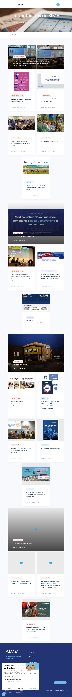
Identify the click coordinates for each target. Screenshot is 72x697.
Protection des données (60, 690)
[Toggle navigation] (9, 4)
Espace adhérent (60, 683)
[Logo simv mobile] (21, 4)
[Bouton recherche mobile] (54, 4)
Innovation (30, 182)
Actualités (32, 656)
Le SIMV (31, 652)
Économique (45, 444)
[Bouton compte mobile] (58, 4)
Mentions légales (47, 690)
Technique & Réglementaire (48, 271)
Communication (46, 95)
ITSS (21, 692)
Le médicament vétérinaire (33, 662)
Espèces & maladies (19, 56)
